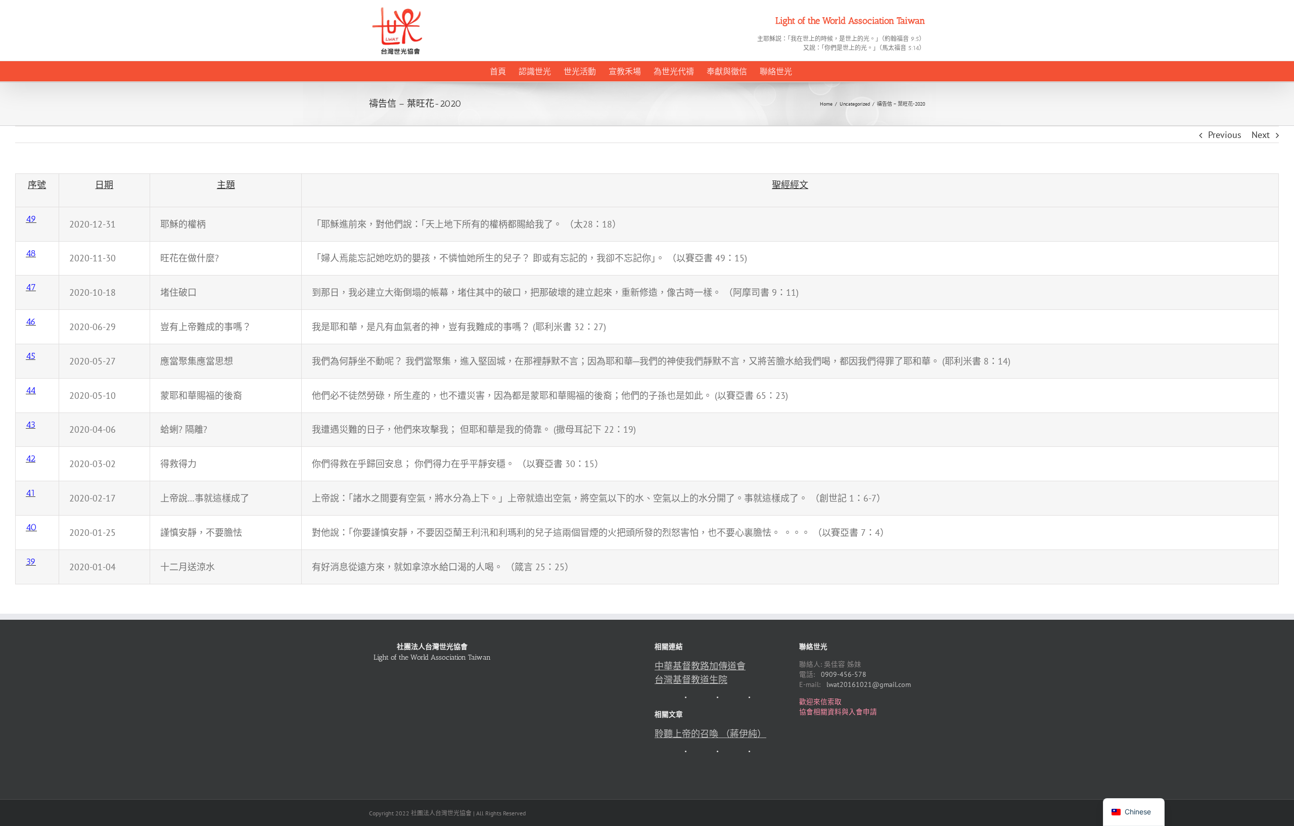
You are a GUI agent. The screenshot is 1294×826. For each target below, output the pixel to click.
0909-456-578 (843, 674)
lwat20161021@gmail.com (868, 684)
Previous (1224, 135)
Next (1261, 135)
